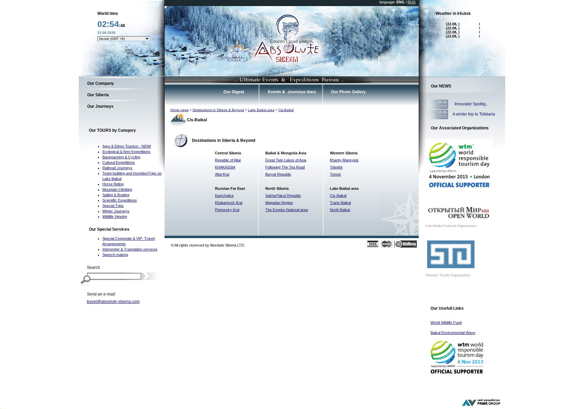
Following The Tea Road (285, 167)
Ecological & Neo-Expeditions (126, 152)
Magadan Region (279, 203)
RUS (411, 2)
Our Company (100, 83)
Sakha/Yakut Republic (283, 196)
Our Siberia (98, 95)
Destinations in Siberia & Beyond (218, 110)
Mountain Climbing (117, 189)
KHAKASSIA (225, 167)
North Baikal (340, 210)
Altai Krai (222, 174)
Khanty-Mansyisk (344, 160)
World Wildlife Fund (446, 323)
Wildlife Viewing (114, 216)
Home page (179, 110)
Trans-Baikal (340, 203)
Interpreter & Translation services (129, 249)
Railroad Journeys (117, 168)
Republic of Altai (228, 160)
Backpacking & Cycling (121, 157)
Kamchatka (224, 196)
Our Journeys (100, 106)
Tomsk (335, 174)
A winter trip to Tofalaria (474, 114)
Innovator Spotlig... (471, 104)
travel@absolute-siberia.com (113, 301)
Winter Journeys (115, 211)
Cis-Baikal (286, 110)
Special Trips (113, 206)
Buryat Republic (278, 174)
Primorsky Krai (227, 210)
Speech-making (115, 255)
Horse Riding (113, 184)
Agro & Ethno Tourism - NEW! (126, 146)
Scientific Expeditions (119, 200)
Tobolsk (336, 167)
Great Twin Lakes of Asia (285, 160)
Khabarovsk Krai (228, 203)
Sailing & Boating (115, 195)
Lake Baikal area (261, 110)
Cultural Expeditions (118, 162)
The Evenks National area (286, 210)
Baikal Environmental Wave (453, 333)
